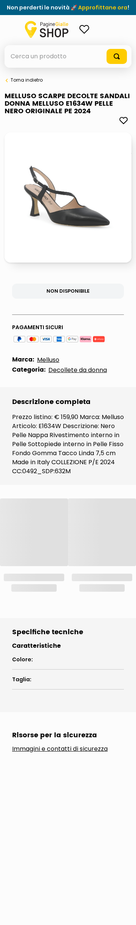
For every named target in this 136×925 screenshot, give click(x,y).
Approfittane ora (102, 7)
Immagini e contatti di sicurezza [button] (60, 643)
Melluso (48, 359)
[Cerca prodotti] (117, 56)
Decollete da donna (77, 370)
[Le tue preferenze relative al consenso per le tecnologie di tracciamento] (123, 912)
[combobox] (68, 56)
